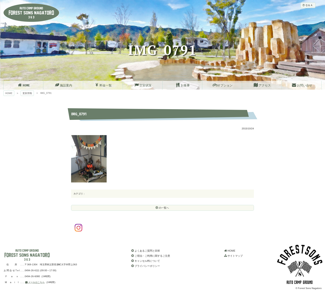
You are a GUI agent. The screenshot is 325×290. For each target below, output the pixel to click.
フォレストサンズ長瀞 (27, 255)
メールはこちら (36, 282)
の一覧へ (164, 207)
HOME (8, 93)
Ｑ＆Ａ (309, 5)
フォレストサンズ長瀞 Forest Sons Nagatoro (31, 12)
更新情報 (27, 93)
